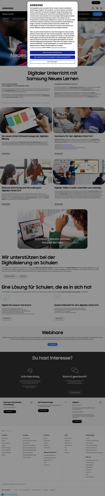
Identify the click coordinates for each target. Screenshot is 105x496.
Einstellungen (52, 62)
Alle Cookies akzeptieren (52, 52)
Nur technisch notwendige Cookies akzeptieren (52, 57)
